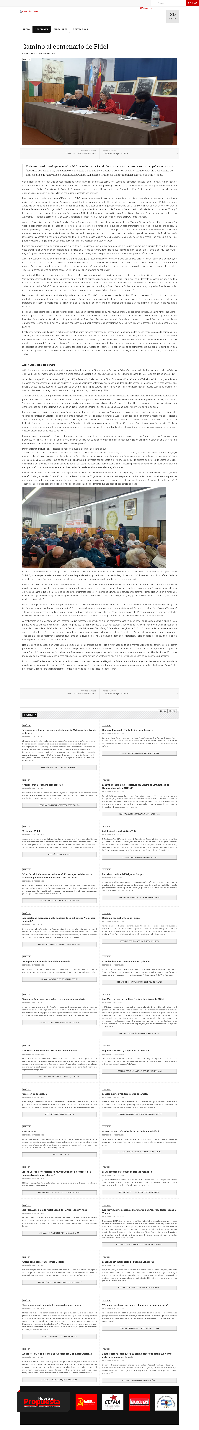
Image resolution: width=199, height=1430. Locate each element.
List (173, 711)
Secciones (41, 29)
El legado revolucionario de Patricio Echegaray (128, 1261)
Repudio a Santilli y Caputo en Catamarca (125, 1050)
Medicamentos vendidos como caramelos (125, 1093)
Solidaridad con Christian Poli (119, 831)
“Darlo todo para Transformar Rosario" (43, 1261)
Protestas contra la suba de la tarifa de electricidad (130, 1131)
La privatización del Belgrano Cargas (123, 874)
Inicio (26, 29)
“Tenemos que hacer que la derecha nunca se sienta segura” (135, 1305)
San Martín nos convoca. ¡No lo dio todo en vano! (49, 1050)
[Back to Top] (2, 1427)
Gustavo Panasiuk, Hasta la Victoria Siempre (127, 730)
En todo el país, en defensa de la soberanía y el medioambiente (57, 1353)
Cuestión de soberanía (34, 1093)
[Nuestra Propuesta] (29, 11)
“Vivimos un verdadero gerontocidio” (43, 784)
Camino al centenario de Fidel (65, 46)
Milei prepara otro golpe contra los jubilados (127, 1171)
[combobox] (168, 3)
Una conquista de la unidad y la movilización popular (52, 1305)
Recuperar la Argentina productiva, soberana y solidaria (53, 999)
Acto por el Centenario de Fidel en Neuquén (46, 961)
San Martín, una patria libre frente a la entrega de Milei (133, 999)
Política (29, 715)
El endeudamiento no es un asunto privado (126, 961)
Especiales (60, 29)
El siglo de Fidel (31, 831)
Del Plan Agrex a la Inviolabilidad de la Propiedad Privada (54, 1209)
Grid (164, 711)
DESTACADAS (80, 29)
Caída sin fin (29, 1131)
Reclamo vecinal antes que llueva (121, 917)
